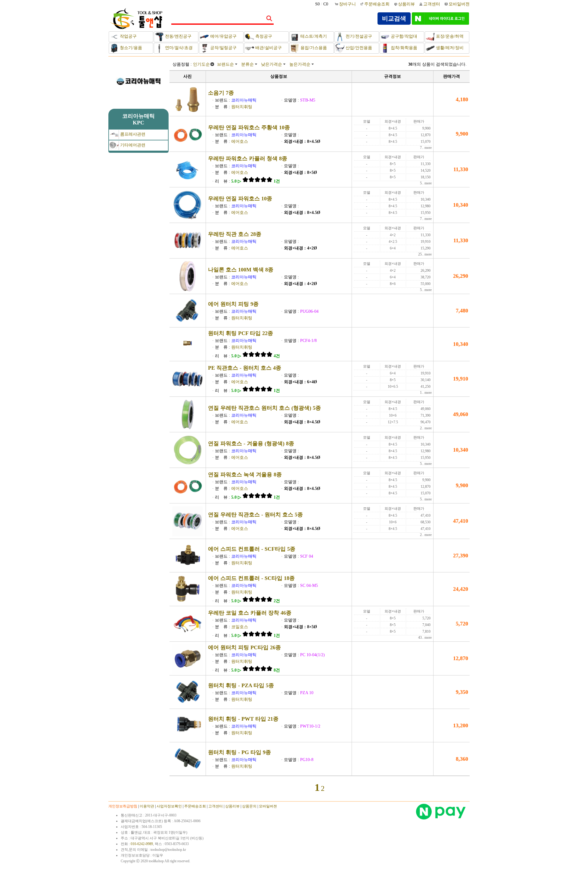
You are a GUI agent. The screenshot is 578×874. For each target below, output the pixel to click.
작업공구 (128, 36)
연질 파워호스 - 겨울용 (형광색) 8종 (251, 443)
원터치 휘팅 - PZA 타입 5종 (241, 685)
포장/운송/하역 (449, 36)
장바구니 (348, 4)
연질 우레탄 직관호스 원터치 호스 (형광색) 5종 (264, 408)
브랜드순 (225, 64)
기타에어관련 (132, 145)
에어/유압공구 (223, 36)
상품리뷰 (406, 4)
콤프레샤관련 (132, 134)
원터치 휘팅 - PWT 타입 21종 (243, 719)
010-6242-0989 (142, 844)
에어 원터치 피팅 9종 (233, 304)
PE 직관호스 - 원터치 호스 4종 (244, 368)
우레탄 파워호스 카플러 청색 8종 (247, 158)
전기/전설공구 (358, 36)
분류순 (247, 64)
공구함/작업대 (403, 36)
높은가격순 (299, 64)
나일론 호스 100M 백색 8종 (240, 270)
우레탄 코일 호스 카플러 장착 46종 (249, 613)
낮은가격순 (271, 64)
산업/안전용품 (358, 47)
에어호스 (239, 141)
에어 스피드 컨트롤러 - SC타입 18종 (251, 578)
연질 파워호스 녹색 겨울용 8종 (245, 474)
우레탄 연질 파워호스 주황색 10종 (249, 127)
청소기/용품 (130, 47)
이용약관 (147, 806)
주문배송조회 (377, 4)
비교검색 (394, 18)
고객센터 (431, 4)
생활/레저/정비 (449, 47)
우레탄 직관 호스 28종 (234, 234)
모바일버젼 (459, 4)
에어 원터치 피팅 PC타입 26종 (244, 647)
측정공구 (263, 36)
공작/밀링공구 (223, 47)
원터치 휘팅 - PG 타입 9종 (239, 752)
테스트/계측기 (313, 36)
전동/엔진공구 (177, 36)
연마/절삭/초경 (178, 47)
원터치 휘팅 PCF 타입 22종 (240, 333)
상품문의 (249, 806)
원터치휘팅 (241, 107)
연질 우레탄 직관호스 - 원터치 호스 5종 (255, 515)
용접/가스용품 (313, 47)
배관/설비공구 (268, 47)
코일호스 (239, 627)
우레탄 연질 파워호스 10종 (240, 199)
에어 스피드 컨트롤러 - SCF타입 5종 (251, 549)
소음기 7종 (221, 93)
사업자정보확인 (169, 806)
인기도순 (201, 64)
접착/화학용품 (403, 47)
